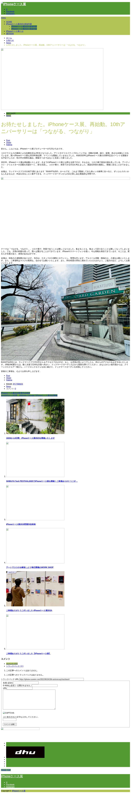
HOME (9, 22)
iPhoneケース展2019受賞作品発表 (21, 524)
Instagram (10, 13)
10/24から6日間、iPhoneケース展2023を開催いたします (30, 438)
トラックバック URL (10, 679)
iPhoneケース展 (12, 776)
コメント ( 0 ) (12, 664)
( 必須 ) (8, 683)
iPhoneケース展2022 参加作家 (24, 29)
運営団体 (10, 34)
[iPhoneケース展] (13, 4)
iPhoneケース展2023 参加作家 (24, 26)
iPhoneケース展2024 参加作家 (19, 24)
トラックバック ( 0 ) (14, 666)
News (8, 115)
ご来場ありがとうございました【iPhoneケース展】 (28, 653)
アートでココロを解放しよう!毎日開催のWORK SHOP (29, 567)
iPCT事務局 (18, 384)
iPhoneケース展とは (14, 31)
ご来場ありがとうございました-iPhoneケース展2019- (29, 610)
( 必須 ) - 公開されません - (17, 685)
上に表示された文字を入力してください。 (21, 717)
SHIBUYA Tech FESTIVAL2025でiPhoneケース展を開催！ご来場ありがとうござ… (42, 481)
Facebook (10, 11)
